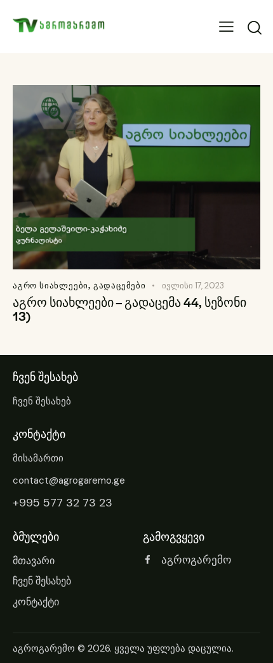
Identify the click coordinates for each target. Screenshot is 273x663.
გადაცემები (119, 285)
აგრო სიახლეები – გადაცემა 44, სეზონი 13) (129, 309)
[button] (226, 26)
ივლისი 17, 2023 (193, 285)
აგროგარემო (44, 648)
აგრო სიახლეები (50, 285)
